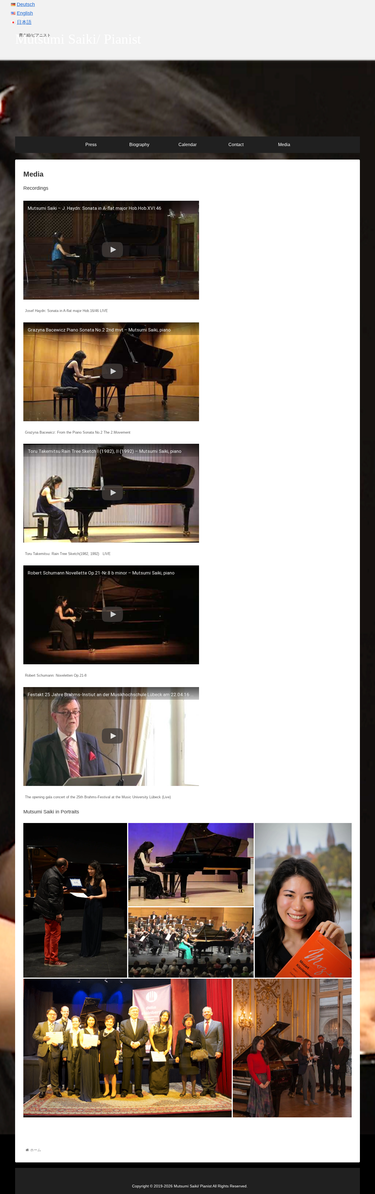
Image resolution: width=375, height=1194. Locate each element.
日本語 (24, 22)
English (25, 13)
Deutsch (26, 4)
